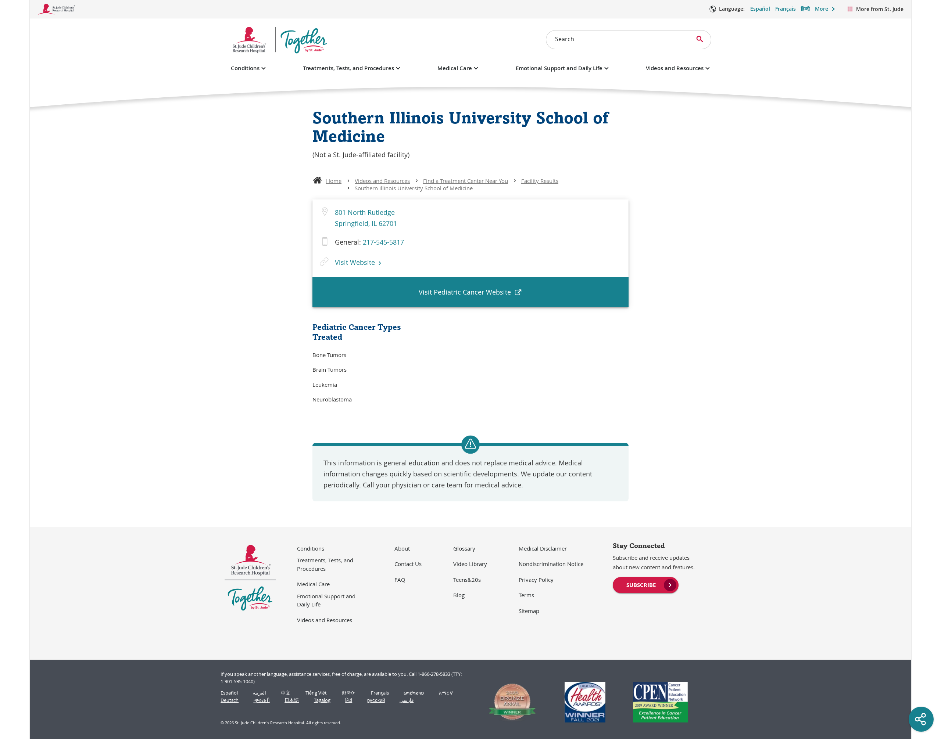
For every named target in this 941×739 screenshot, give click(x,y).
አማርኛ (446, 693)
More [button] (821, 8)
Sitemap (529, 610)
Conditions (245, 68)
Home (333, 180)
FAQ (399, 579)
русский (376, 700)
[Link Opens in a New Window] (509, 702)
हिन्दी (805, 8)
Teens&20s (467, 579)
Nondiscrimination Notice (551, 563)
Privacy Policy (536, 579)
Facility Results (539, 180)
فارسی (407, 700)
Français (785, 8)
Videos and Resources (675, 68)
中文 (285, 693)
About (402, 548)
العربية (259, 693)
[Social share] (921, 719)
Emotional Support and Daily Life (559, 68)
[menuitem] (646, 584)
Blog (459, 595)
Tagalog (322, 700)
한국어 (348, 693)
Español (760, 8)
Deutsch (230, 700)
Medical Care (454, 68)
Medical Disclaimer (543, 548)
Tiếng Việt (316, 693)
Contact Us (408, 563)
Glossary (464, 548)
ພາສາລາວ (414, 693)
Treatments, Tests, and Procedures (348, 68)
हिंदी (348, 700)
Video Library (470, 563)
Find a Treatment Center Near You (465, 180)
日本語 (292, 700)
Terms (526, 595)
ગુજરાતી (262, 700)
